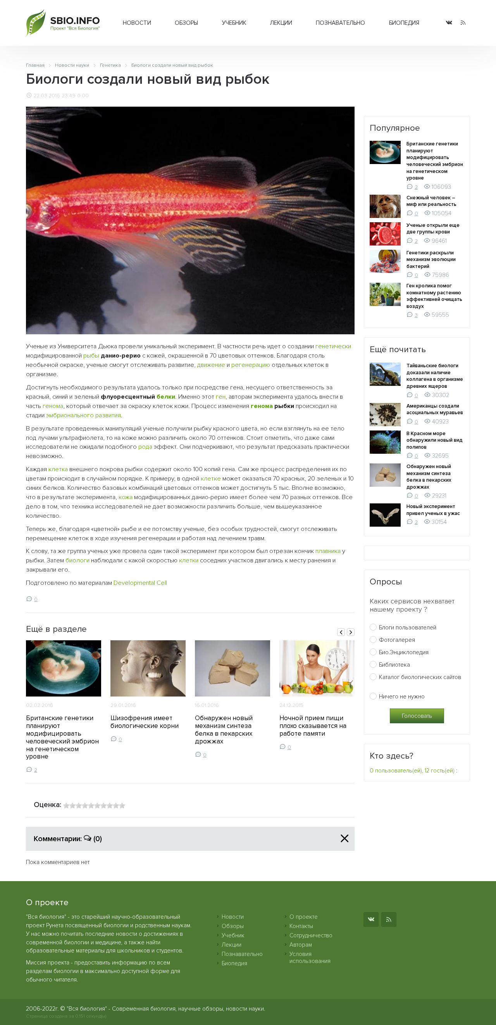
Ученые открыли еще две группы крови (433, 228)
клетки (188, 560)
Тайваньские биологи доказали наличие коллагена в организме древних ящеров (434, 376)
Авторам (300, 944)
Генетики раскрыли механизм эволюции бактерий (431, 260)
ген (221, 397)
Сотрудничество (310, 935)
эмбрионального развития (83, 415)
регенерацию (250, 365)
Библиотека (394, 664)
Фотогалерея (397, 639)
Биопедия (404, 22)
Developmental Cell (140, 583)
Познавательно (340, 22)
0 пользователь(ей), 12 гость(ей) (412, 770)
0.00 (83, 96)
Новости (137, 22)
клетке (211, 478)
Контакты (301, 926)
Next (351, 632)
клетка (58, 469)
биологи (77, 560)
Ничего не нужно (402, 696)
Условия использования (310, 958)
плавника (328, 551)
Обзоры (186, 22)
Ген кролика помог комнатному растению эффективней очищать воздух (434, 296)
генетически (333, 346)
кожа (126, 497)
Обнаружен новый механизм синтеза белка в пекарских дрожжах (224, 729)
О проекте (303, 916)
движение (211, 365)
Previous (341, 632)
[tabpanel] (63, 707)
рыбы (91, 356)
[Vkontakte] (449, 23)
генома (53, 406)
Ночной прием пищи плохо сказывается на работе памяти (312, 726)
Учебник (234, 22)
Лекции (281, 22)
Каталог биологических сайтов (420, 677)
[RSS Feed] (463, 23)
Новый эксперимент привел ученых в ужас (433, 510)
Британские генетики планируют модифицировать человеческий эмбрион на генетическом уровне (62, 737)
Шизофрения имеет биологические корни (144, 722)
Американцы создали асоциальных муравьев (434, 409)
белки (166, 397)
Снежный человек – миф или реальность (431, 201)
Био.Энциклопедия (404, 652)
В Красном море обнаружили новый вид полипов (434, 440)
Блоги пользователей (407, 627)
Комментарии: (68, 839)
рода (145, 447)
